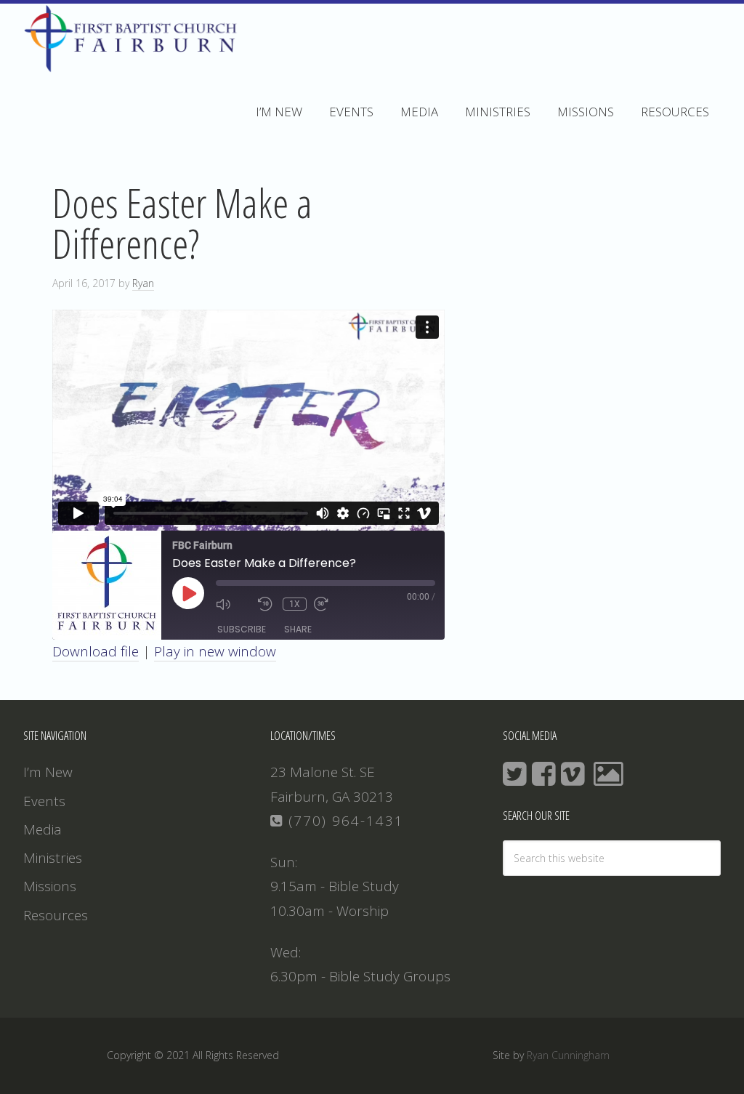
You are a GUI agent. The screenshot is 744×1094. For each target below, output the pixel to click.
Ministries (52, 857)
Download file (95, 651)
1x (294, 604)
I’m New (48, 772)
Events (44, 801)
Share (298, 629)
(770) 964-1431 (343, 820)
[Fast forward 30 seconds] (331, 604)
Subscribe (241, 629)
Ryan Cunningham (568, 1055)
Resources (55, 915)
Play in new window (215, 651)
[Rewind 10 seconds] (266, 604)
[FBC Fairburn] (134, 65)
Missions (49, 886)
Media (42, 829)
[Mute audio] (233, 604)
